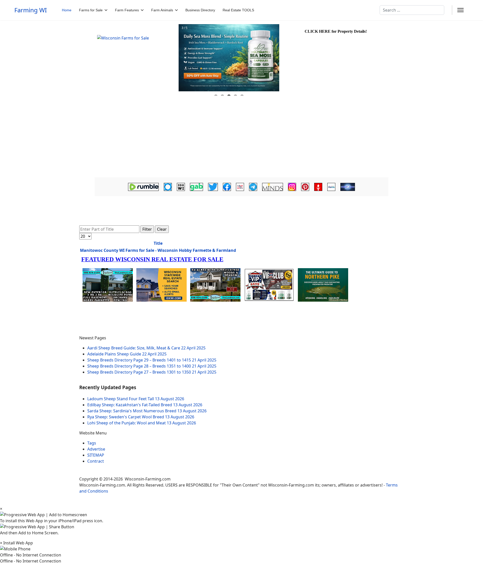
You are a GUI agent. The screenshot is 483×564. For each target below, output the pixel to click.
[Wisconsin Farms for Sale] (135, 60)
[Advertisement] (241, 137)
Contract (95, 461)
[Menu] (460, 10)
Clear (162, 229)
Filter (147, 229)
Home (66, 10)
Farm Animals (162, 10)
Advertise (96, 449)
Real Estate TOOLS (238, 10)
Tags (91, 443)
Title (158, 243)
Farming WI (30, 10)
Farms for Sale (91, 10)
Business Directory (200, 10)
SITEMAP (95, 455)
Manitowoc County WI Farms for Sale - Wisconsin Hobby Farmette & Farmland (158, 250)
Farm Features (127, 10)
